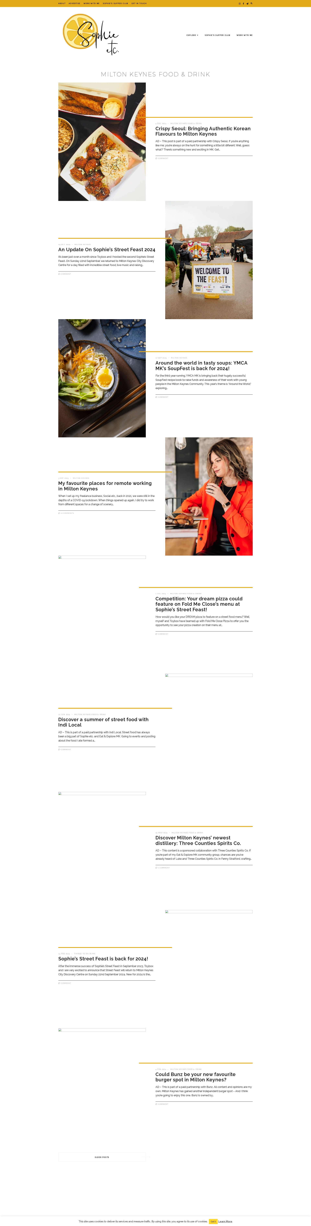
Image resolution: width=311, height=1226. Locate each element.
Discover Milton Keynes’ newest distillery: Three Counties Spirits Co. (198, 840)
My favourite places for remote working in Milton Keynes (105, 486)
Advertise (74, 3)
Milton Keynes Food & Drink (186, 123)
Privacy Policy (146, 1221)
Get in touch (139, 3)
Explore (191, 35)
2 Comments (67, 513)
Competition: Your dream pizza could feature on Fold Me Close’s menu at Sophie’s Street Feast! (199, 604)
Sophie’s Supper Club (115, 3)
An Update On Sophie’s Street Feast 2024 (107, 249)
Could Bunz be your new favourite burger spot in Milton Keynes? (196, 1077)
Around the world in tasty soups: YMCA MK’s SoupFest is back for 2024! (202, 365)
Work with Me (92, 3)
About (61, 3)
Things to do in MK (84, 954)
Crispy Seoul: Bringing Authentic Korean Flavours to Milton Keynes (203, 131)
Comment (162, 158)
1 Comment (163, 868)
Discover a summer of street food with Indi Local (103, 722)
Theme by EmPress (190, 1221)
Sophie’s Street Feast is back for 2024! (103, 959)
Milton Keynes (83, 244)
